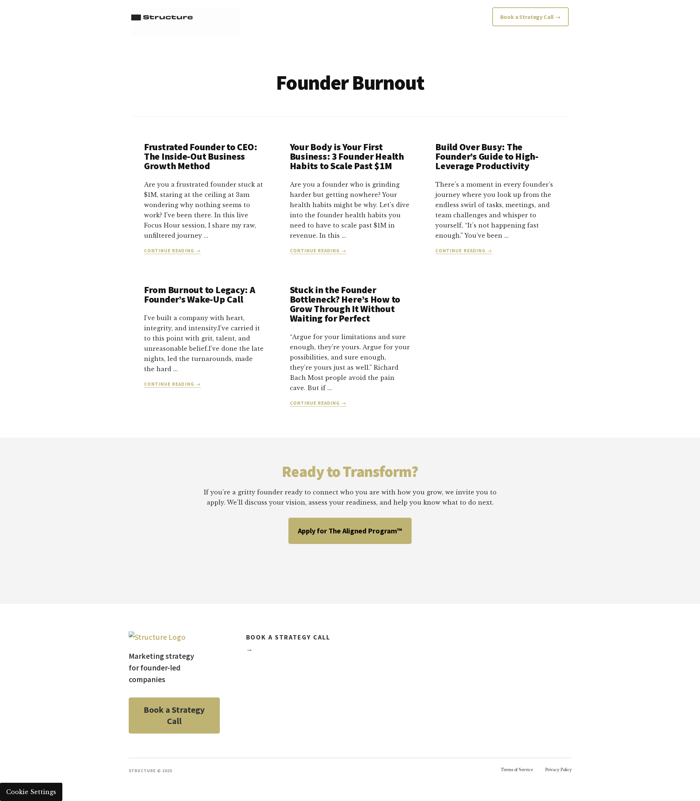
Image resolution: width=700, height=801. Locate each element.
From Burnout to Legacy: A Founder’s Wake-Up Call (199, 294)
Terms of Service (517, 769)
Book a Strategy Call (174, 715)
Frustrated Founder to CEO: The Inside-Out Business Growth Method (200, 156)
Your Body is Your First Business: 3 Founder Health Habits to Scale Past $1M (347, 156)
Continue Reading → (172, 251)
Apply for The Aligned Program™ (350, 530)
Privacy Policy (558, 769)
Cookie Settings (31, 792)
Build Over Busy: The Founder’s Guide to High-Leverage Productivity (486, 156)
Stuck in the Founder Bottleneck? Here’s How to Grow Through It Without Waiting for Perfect (345, 304)
